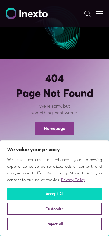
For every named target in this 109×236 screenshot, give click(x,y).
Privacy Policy (73, 179)
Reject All (54, 223)
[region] (54, 188)
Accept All (54, 193)
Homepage (54, 128)
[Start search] (87, 13)
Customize (54, 208)
